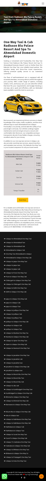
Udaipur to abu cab (12, 386)
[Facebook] (21, 477)
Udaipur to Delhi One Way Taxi (16, 288)
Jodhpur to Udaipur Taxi (14, 329)
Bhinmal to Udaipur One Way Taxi (17, 397)
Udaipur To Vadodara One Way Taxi (18, 442)
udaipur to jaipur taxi (13, 265)
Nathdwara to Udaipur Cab (15, 427)
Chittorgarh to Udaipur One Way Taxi (18, 280)
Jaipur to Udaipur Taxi (13, 306)
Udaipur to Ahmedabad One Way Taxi (19, 239)
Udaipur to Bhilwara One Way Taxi (17, 450)
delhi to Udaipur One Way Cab (16, 292)
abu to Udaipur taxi (12, 415)
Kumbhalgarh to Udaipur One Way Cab (19, 393)
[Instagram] (24, 477)
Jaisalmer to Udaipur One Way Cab (17, 367)
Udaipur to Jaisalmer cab (14, 359)
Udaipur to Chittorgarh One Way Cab (18, 284)
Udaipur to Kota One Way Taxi (16, 461)
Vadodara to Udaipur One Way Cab (18, 446)
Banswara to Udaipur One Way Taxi (18, 405)
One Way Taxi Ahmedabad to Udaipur (19, 254)
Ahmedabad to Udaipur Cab (15, 250)
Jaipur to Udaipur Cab (13, 303)
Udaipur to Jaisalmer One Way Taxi (17, 355)
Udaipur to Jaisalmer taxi (14, 363)
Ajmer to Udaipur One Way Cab (16, 344)
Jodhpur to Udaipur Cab (14, 325)
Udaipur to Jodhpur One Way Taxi (17, 310)
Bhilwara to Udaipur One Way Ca (17, 453)
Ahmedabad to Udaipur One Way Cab (18, 258)
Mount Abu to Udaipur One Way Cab (18, 412)
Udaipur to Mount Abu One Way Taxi (18, 374)
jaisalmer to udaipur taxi (14, 370)
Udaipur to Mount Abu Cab (15, 382)
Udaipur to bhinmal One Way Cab (17, 401)
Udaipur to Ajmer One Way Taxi (16, 341)
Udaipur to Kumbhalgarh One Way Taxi (19, 389)
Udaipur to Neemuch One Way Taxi (18, 348)
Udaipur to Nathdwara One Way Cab (18, 423)
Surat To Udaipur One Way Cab (16, 438)
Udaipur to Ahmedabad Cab (15, 246)
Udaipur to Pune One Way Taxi (16, 273)
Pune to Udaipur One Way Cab (16, 277)
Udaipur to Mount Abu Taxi (15, 378)
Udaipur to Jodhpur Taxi (14, 318)
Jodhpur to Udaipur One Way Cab (17, 322)
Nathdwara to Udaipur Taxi (15, 431)
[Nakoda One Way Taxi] (23, 3)
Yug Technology (32, 474)
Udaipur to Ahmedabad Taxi (15, 243)
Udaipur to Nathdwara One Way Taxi (18, 419)
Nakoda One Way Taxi (25, 472)
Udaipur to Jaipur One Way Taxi (16, 261)
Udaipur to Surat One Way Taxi (16, 434)
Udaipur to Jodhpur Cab (14, 314)
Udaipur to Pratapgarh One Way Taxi (18, 457)
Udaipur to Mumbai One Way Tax (17, 333)
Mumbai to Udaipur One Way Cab (17, 337)
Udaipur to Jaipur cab (13, 269)
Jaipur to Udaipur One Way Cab (16, 299)
